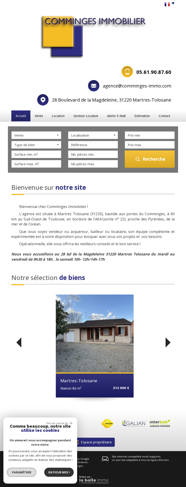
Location (58, 116)
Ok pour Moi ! (59, 472)
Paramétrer (21, 472)
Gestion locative (85, 116)
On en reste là (57, 423)
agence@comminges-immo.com (137, 86)
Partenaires (80, 462)
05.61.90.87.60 (153, 71)
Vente (39, 116)
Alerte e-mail (116, 116)
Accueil (21, 116)
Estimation (142, 116)
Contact (164, 116)
